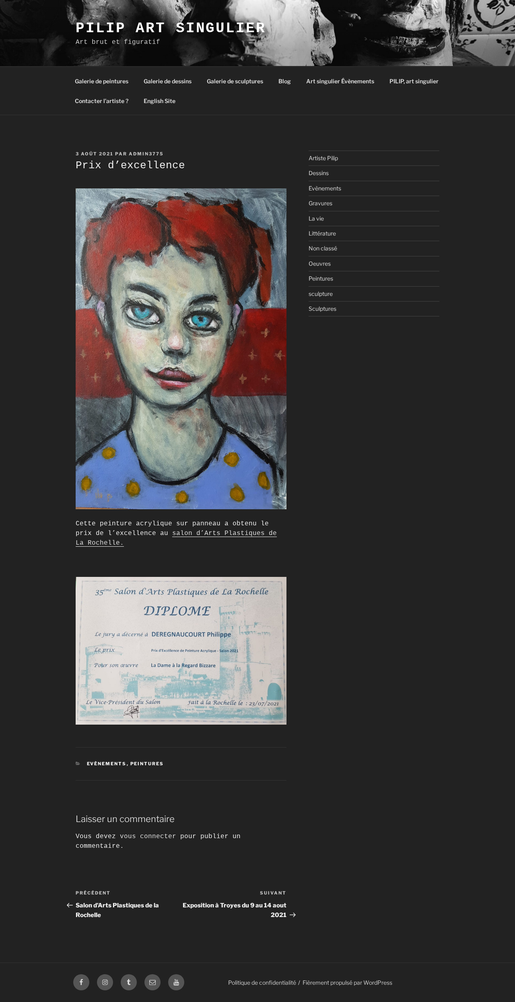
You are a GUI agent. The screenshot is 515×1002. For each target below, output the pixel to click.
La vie (316, 218)
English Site (159, 100)
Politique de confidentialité (262, 982)
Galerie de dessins (168, 81)
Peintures (147, 763)
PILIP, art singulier (414, 81)
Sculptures (322, 308)
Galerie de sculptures (235, 81)
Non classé (323, 248)
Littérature (322, 233)
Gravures (320, 203)
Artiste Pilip (323, 158)
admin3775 (146, 154)
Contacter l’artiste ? (101, 100)
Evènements (107, 763)
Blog (284, 81)
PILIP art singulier (171, 28)
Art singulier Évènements (340, 81)
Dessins (319, 172)
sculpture (321, 293)
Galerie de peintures (101, 81)
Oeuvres (320, 263)
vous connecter (148, 836)
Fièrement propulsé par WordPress (347, 982)
